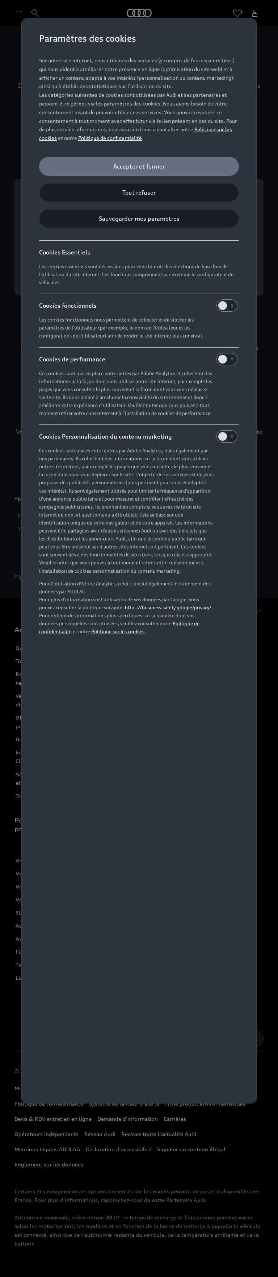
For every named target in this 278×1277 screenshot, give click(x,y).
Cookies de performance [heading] (72, 359)
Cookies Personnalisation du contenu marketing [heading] (105, 436)
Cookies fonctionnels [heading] (68, 305)
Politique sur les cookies (117, 631)
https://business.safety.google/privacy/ (168, 607)
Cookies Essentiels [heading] (64, 252)
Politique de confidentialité (110, 138)
